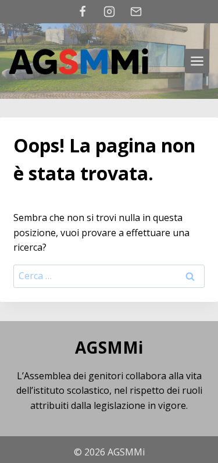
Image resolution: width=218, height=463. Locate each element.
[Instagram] (109, 11)
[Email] (136, 11)
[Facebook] (82, 11)
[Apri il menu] (197, 61)
